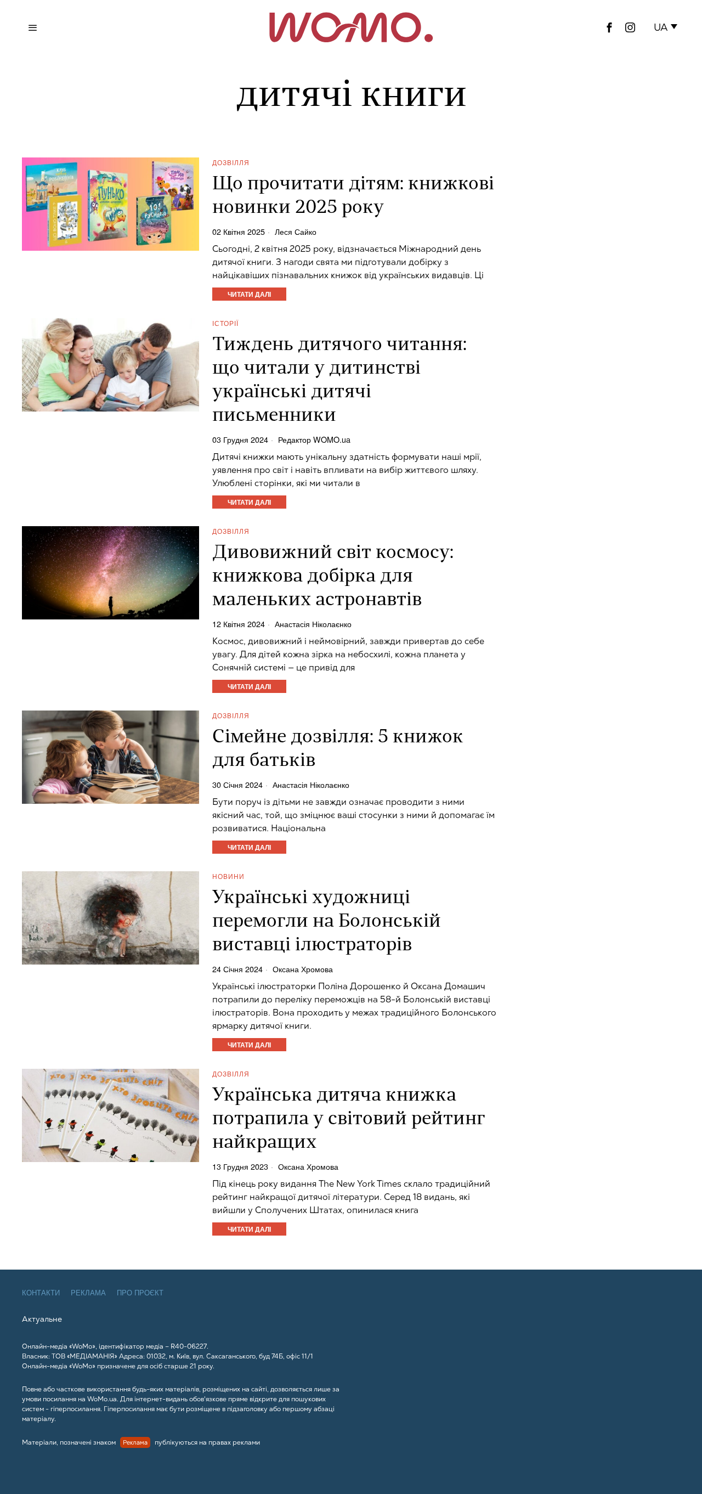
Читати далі (249, 294)
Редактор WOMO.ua (314, 439)
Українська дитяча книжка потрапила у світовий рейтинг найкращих (348, 1119)
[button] (667, 27)
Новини (228, 876)
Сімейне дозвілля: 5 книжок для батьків (337, 749)
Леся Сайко (295, 231)
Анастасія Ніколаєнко (313, 623)
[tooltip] (609, 27)
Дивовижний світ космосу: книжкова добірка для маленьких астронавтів (333, 577)
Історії (225, 323)
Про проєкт (140, 1293)
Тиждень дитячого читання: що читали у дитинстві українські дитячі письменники (339, 380)
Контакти (41, 1293)
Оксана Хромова (303, 968)
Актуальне (42, 1319)
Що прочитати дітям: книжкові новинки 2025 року (353, 196)
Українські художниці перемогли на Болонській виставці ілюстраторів (326, 922)
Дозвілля (231, 162)
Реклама (88, 1293)
